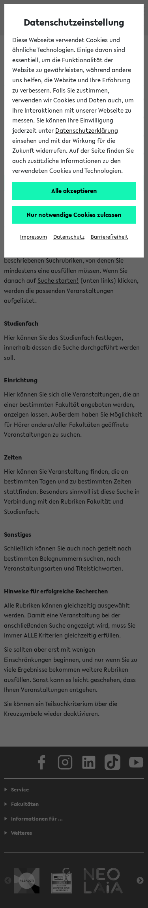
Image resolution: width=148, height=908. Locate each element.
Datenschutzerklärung (86, 130)
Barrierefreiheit (109, 237)
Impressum (33, 237)
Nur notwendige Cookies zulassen (74, 214)
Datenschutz (68, 237)
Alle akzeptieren (74, 190)
